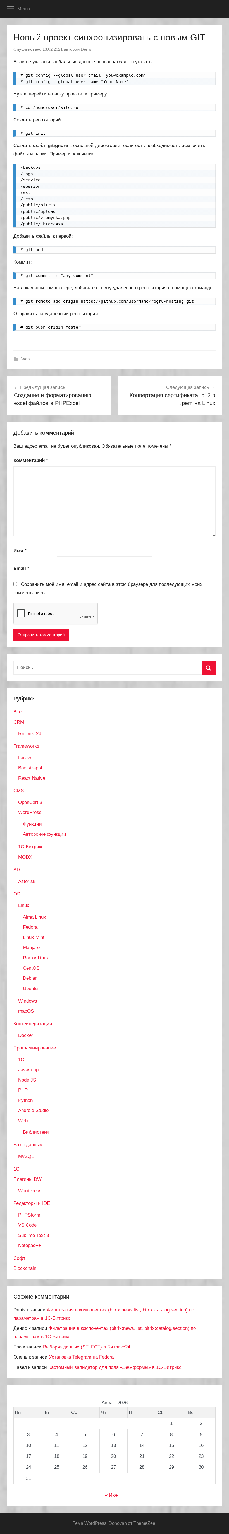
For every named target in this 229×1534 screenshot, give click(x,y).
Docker (25, 1035)
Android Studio (33, 1110)
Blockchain (24, 1268)
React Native (31, 778)
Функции (32, 824)
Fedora (30, 927)
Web (25, 359)
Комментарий (30, 460)
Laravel (26, 757)
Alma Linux (34, 917)
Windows (27, 1001)
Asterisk (26, 881)
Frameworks (26, 746)
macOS (26, 1011)
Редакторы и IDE (31, 1203)
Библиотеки (36, 1132)
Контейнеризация (32, 1023)
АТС (17, 869)
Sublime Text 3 (33, 1235)
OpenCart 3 (30, 802)
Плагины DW (27, 1179)
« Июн (111, 1495)
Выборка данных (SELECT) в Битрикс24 (86, 1347)
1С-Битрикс (31, 846)
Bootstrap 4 (30, 767)
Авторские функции (44, 834)
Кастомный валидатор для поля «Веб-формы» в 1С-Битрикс (115, 1367)
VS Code (27, 1225)
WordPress (30, 812)
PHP (23, 1090)
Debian (30, 978)
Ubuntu (30, 988)
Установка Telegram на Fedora (81, 1357)
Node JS (27, 1080)
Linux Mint (33, 937)
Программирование (34, 1048)
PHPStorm (29, 1215)
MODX (25, 857)
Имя (20, 550)
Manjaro (31, 947)
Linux (23, 905)
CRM (18, 722)
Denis (86, 49)
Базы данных (27, 1144)
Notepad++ (29, 1245)
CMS (18, 790)
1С (16, 1169)
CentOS (31, 968)
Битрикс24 (29, 733)
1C (21, 1059)
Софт (19, 1258)
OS (16, 894)
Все (17, 711)
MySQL (26, 1156)
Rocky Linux (36, 957)
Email (21, 568)
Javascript (29, 1069)
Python (25, 1100)
